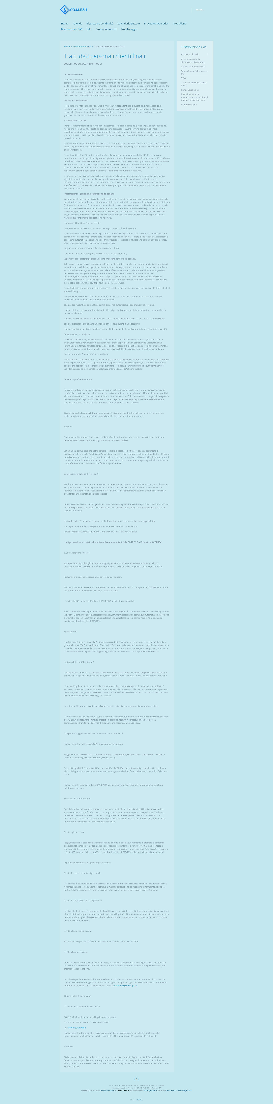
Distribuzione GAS (82, 46)
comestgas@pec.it (77, 1027)
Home (67, 46)
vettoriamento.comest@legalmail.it (179, 1090)
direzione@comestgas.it (125, 985)
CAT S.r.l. (140, 1100)
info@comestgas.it (107, 1090)
